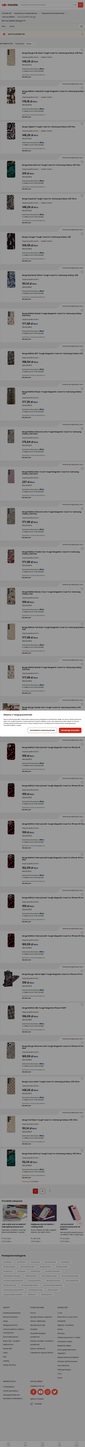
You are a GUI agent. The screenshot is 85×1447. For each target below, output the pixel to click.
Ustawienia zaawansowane (42, 730)
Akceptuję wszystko (70, 730)
